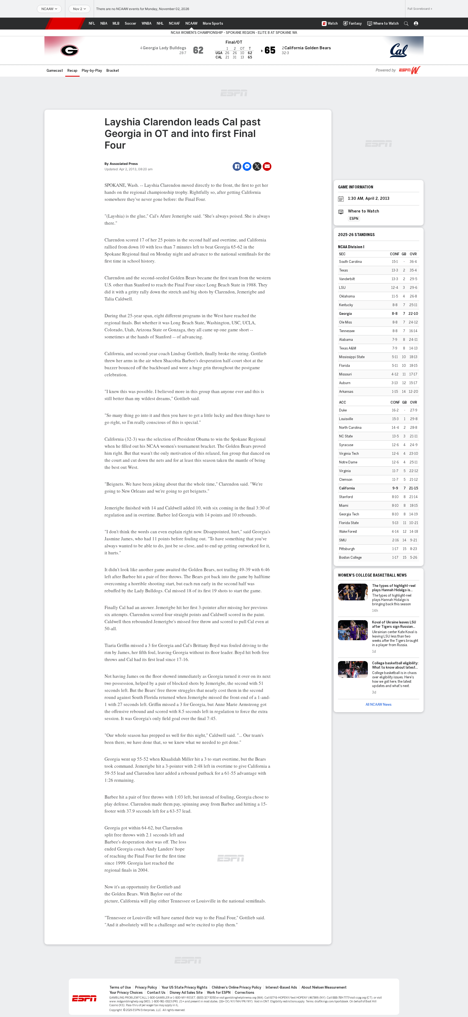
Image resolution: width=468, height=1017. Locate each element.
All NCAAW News (379, 705)
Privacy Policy (146, 987)
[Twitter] (257, 166)
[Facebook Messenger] (247, 166)
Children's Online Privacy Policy (236, 987)
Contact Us (156, 993)
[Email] (267, 166)
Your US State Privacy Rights (184, 987)
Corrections (244, 993)
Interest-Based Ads (281, 987)
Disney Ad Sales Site (186, 993)
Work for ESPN (218, 993)
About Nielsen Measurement (324, 987)
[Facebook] (237, 166)
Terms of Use (120, 987)
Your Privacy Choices (126, 993)
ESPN (65, 24)
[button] (406, 23)
